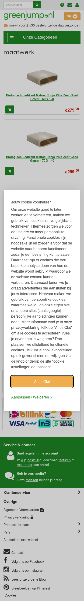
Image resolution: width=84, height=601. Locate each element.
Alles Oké (42, 381)
